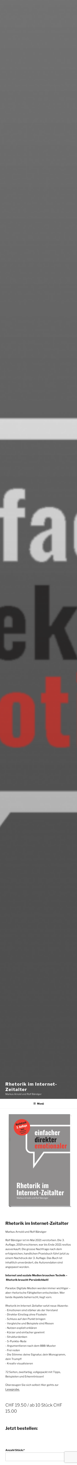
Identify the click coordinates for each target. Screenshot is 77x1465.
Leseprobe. (12, 1389)
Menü (40, 1103)
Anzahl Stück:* (15, 1450)
